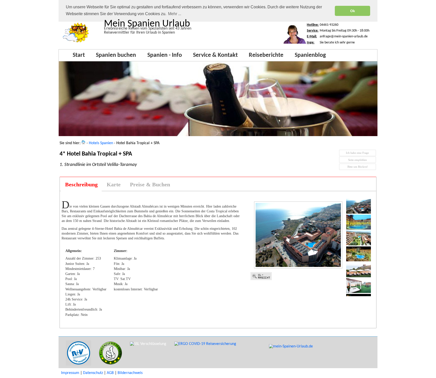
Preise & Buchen (150, 185)
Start (79, 55)
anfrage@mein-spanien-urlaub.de (344, 36)
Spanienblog (310, 55)
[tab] (81, 184)
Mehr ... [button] (174, 14)
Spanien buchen (116, 55)
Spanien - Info (164, 55)
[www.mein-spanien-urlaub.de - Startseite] (83, 143)
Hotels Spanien (101, 143)
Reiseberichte (266, 55)
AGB (110, 373)
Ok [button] (352, 11)
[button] (357, 153)
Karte (114, 185)
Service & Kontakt (215, 55)
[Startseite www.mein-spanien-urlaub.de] (76, 43)
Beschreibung (81, 185)
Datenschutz (93, 373)
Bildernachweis (130, 373)
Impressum (70, 373)
